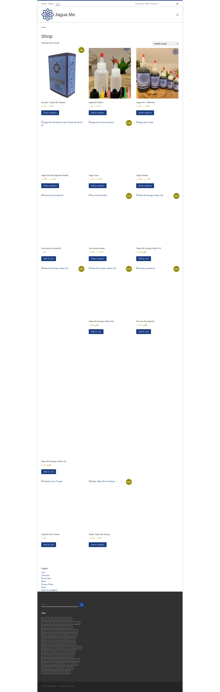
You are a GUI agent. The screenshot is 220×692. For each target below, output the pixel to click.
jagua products (67, 643)
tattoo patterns (49, 668)
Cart (43, 572)
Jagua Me (52, 686)
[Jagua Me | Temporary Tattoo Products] (47, 14)
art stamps (47, 623)
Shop (43, 587)
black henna (73, 623)
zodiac (66, 672)
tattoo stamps (66, 668)
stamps (62, 656)
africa (45, 619)
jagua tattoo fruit (50, 648)
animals (54, 619)
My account (46, 578)
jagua (44, 635)
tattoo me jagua (49, 664)
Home (43, 27)
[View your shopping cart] (177, 4)
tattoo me (74, 660)
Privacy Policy (47, 584)
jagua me (69, 639)
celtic (56, 627)
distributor (66, 627)
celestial (46, 627)
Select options (50, 113)
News (43, 581)
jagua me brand (49, 643)
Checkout (45, 575)
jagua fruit (71, 635)
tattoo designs (60, 660)
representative (49, 656)
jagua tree (66, 648)
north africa (62, 652)
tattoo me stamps (68, 664)
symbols (46, 660)
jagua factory (57, 635)
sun (71, 656)
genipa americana (68, 631)
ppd (72, 652)
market (77, 648)
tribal (57, 672)
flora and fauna (49, 631)
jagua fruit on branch (52, 639)
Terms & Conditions (49, 590)
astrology (60, 623)
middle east (47, 652)
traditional (47, 672)
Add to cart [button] (48, 259)
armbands (66, 619)
